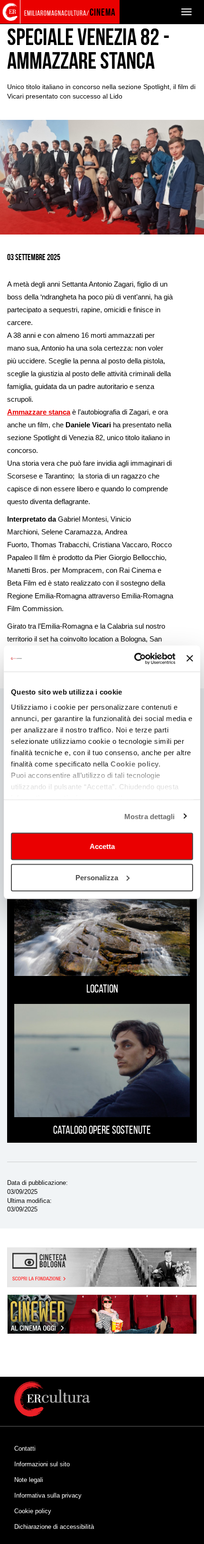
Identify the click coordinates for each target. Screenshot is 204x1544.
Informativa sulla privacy (48, 1495)
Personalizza (96, 877)
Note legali (28, 1479)
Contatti (25, 1448)
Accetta (102, 846)
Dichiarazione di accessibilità (54, 1526)
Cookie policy (32, 1511)
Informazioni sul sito (42, 1464)
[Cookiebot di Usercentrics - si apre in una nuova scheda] (134, 658)
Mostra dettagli (149, 816)
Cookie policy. (135, 763)
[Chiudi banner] (189, 658)
